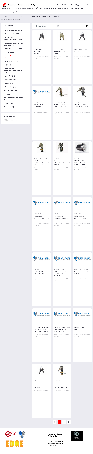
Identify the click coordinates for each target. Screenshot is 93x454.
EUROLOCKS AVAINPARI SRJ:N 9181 (41, 203)
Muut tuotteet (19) (10, 90)
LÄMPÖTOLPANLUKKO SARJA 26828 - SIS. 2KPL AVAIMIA (62, 314)
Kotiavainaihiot (7, 8)
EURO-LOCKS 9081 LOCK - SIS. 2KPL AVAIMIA (62, 92)
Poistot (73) (8, 94)
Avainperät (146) (10, 79)
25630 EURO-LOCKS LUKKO (82, 258)
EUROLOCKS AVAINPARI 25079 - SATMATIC (41, 36)
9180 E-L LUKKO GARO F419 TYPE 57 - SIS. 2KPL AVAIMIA (82, 92)
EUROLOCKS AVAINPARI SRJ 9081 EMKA (62, 36)
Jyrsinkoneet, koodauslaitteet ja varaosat (26, 12)
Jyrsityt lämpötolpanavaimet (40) (14, 99)
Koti (4, 17)
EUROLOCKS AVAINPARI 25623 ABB (62, 203)
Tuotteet (60, 5)
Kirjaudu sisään (84, 5)
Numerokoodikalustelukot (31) (13, 61)
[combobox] (44, 4)
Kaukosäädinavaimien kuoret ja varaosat (54, 8)
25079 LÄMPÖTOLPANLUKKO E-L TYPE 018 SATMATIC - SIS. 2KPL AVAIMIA (41, 147)
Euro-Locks (5, 12)
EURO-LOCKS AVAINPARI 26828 (82, 314)
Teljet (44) (7, 65)
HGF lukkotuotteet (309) (13, 49)
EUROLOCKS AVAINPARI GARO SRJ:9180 (41, 370)
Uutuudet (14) (8, 103)
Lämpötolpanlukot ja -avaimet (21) (14, 57)
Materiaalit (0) (9, 107)
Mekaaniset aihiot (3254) (13, 30)
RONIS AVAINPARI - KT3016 (82, 36)
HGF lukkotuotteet (77, 8)
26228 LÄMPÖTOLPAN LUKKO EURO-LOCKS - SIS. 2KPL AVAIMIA (41, 314)
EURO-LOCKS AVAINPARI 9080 (41, 258)
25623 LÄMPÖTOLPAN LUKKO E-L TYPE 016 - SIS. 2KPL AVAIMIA (62, 370)
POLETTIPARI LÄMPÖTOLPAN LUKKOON (41, 92)
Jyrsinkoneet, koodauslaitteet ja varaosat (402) (13, 70)
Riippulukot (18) (9, 76)
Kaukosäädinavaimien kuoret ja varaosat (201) (14, 44)
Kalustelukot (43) (10, 87)
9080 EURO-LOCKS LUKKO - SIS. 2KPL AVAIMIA (62, 258)
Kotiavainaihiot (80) (11, 34)
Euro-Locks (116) (10, 52)
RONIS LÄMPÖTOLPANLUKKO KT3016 (62, 147)
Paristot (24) (8, 83)
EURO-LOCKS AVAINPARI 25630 (82, 203)
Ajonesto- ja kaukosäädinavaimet (26, 8)
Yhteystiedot (68, 5)
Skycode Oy (46, 451)
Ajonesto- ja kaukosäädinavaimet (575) (13, 38)
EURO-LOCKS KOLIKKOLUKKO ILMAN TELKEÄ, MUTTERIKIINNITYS (82, 147)
